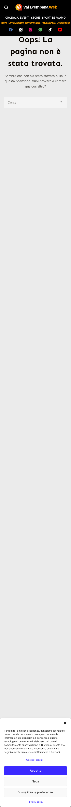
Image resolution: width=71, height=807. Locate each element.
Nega (35, 781)
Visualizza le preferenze (35, 792)
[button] (65, 723)
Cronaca (12, 17)
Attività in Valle (48, 22)
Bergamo (59, 17)
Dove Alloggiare (16, 22)
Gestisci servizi (34, 759)
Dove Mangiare (32, 22)
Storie (35, 17)
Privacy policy (35, 801)
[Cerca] (6, 7)
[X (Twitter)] (20, 29)
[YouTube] (60, 29)
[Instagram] (30, 29)
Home (4, 22)
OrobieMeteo (63, 22)
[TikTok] (50, 29)
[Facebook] (11, 29)
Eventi (24, 17)
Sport (46, 17)
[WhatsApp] (40, 29)
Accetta (35, 770)
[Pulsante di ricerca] (61, 102)
